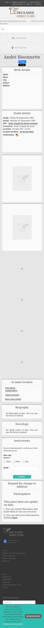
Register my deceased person (13, 553)
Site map (5, 582)
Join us (5, 587)
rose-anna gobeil (13, 399)
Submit (22, 477)
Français (38, 4)
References (6, 577)
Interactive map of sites (11, 585)
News (4, 574)
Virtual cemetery (34, 2)
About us (29, 4)
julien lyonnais (12, 395)
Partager (22, 62)
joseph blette (11, 391)
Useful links (6, 579)
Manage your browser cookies (13, 624)
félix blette (10, 388)
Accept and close (33, 616)
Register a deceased (19, 2)
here (15, 518)
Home (7, 2)
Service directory (17, 4)
